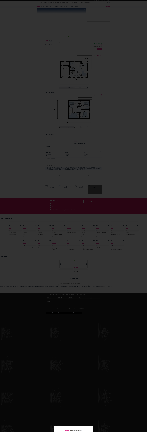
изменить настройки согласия (75, 430)
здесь (86, 428)
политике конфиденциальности (65, 428)
